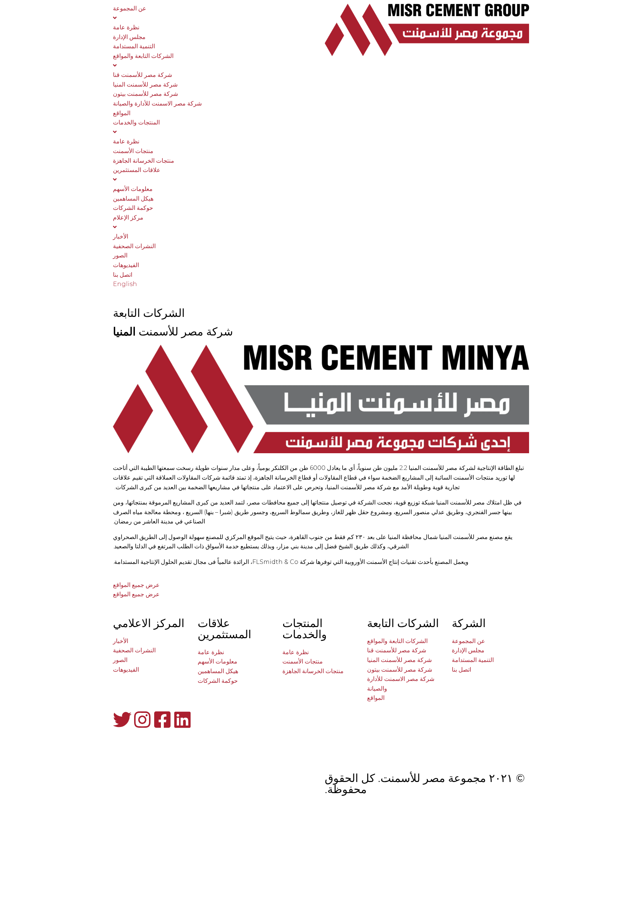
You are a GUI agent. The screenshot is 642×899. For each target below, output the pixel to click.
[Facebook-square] (162, 719)
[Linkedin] (182, 719)
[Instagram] (142, 719)
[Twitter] (122, 719)
